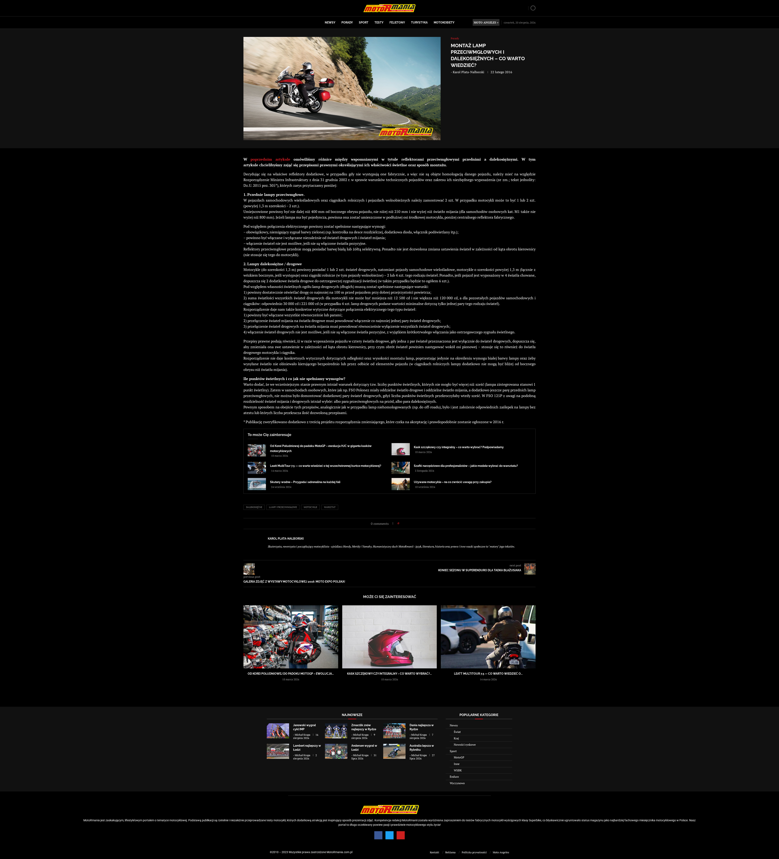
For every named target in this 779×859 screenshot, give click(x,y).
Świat (457, 732)
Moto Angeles (501, 852)
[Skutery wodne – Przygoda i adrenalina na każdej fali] (257, 484)
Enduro (454, 776)
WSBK (458, 770)
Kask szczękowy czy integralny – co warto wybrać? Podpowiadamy (459, 447)
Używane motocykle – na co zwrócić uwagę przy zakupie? (453, 482)
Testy (378, 22)
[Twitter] (389, 835)
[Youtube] (401, 835)
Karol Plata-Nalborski (468, 72)
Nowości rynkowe (465, 744)
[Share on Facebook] (403, 523)
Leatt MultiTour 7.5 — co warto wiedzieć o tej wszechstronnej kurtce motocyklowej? (325, 465)
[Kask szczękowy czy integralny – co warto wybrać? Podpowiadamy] (401, 449)
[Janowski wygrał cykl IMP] (278, 730)
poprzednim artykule (270, 159)
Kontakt (434, 852)
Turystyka (419, 22)
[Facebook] (378, 835)
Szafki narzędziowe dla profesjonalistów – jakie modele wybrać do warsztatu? (466, 465)
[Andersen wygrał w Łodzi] (336, 751)
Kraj (456, 738)
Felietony (397, 22)
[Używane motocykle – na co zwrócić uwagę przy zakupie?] (401, 484)
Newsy (330, 22)
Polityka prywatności (474, 852)
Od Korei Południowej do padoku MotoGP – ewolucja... (291, 673)
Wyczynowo (457, 783)
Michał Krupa (302, 735)
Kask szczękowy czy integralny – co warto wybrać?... (389, 673)
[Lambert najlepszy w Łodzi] (278, 751)
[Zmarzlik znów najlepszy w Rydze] (336, 730)
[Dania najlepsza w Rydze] (394, 730)
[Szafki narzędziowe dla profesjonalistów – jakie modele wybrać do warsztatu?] (401, 468)
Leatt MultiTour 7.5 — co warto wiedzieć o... (488, 673)
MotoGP (459, 757)
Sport (363, 22)
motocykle (310, 507)
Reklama (450, 852)
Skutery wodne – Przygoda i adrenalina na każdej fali (305, 482)
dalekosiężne (254, 507)
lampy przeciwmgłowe (283, 507)
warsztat (330, 507)
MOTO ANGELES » (486, 22)
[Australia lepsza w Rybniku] (394, 751)
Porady (347, 22)
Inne (456, 764)
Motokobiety (444, 22)
